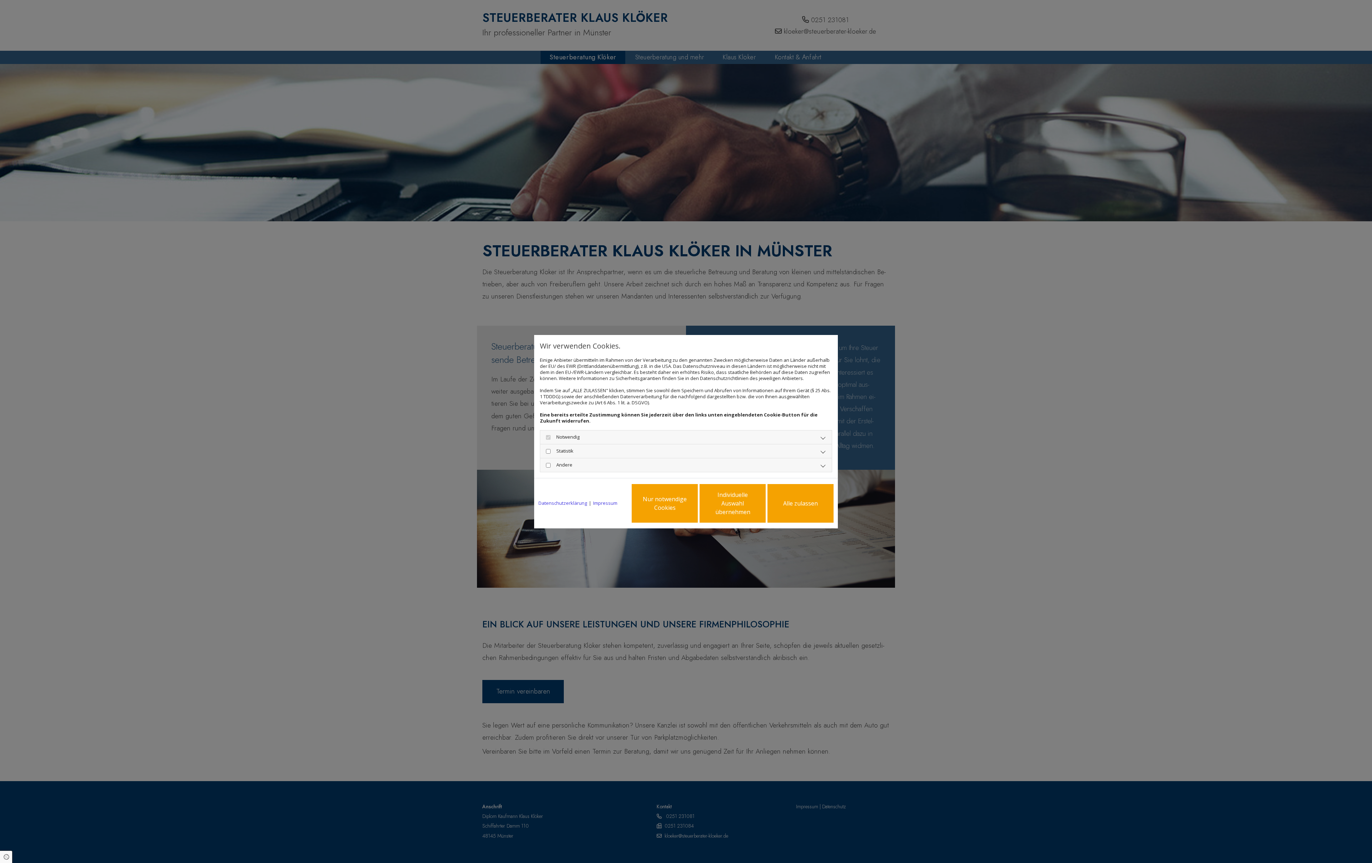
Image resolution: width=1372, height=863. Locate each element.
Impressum (605, 503)
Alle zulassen (800, 503)
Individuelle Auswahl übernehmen (732, 503)
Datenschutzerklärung (562, 503)
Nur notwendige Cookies (665, 503)
